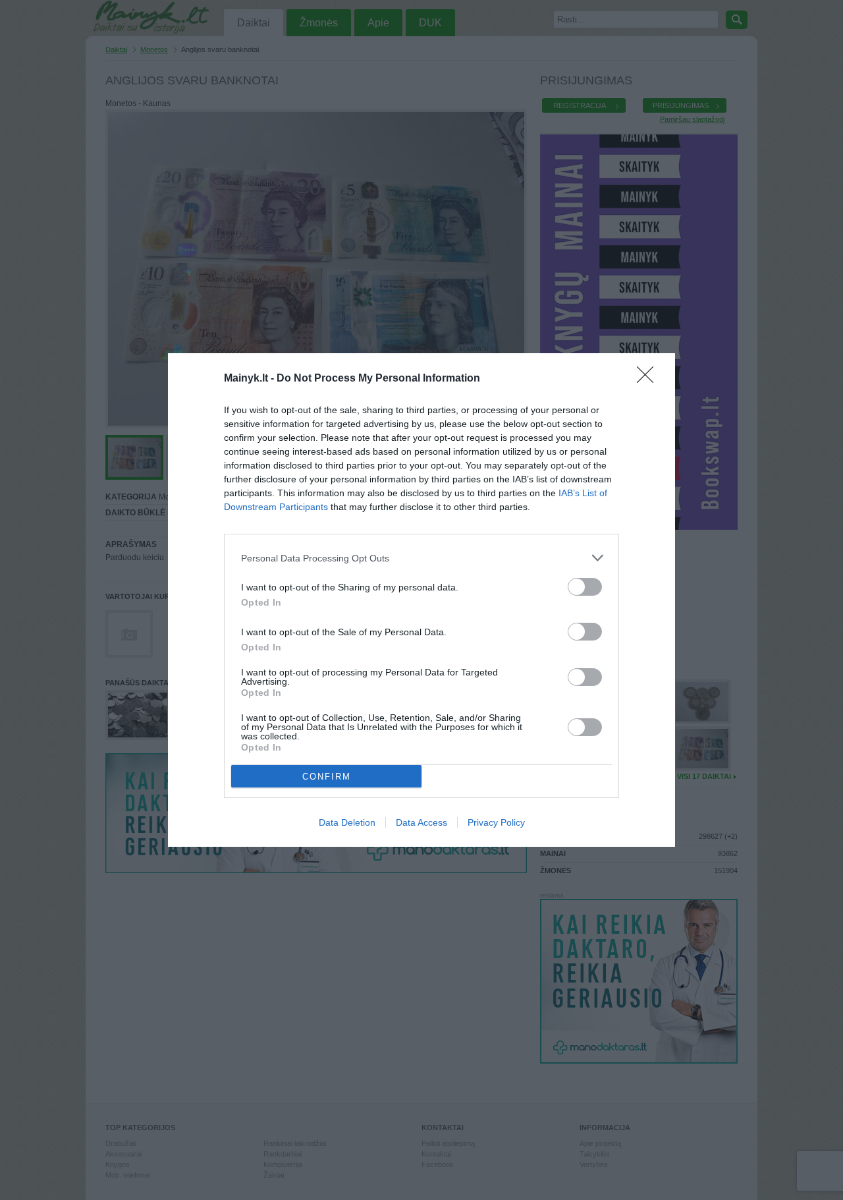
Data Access (421, 822)
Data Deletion (347, 822)
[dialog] (421, 600)
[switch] (585, 587)
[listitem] (421, 558)
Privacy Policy (496, 822)
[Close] (649, 378)
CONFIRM (326, 777)
